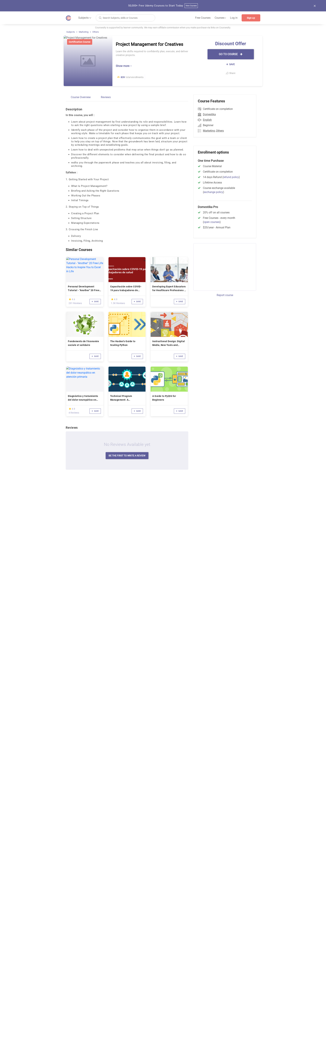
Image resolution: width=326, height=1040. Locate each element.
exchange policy (213, 192)
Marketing (83, 32)
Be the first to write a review (127, 455)
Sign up (251, 17)
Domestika (209, 114)
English (207, 119)
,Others (219, 130)
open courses (212, 222)
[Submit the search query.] (100, 17)
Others (95, 32)
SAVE (232, 64)
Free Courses (203, 17)
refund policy (231, 177)
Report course (225, 295)
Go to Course (228, 54)
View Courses (191, 6)
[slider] (70, 299)
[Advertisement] (221, 266)
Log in (234, 17)
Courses (220, 18)
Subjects (70, 32)
